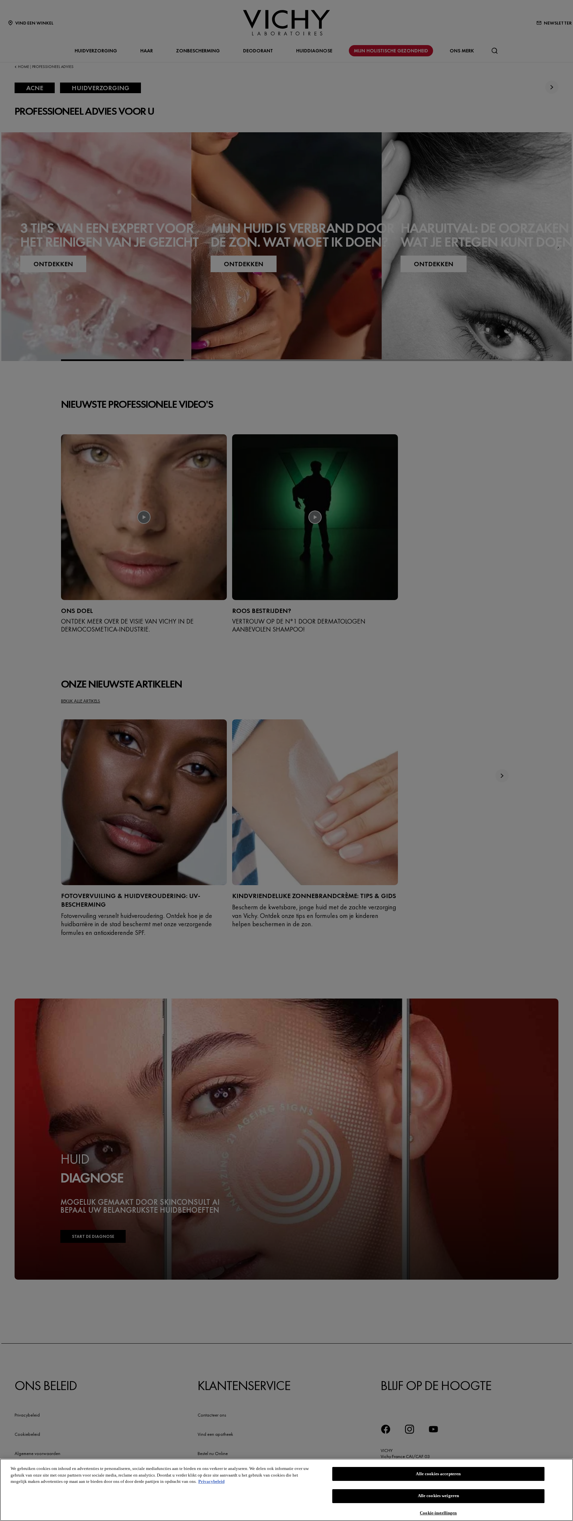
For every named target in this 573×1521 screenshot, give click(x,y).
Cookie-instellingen (438, 1512)
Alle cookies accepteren (438, 1473)
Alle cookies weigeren (438, 1495)
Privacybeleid (211, 1481)
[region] (286, 1490)
